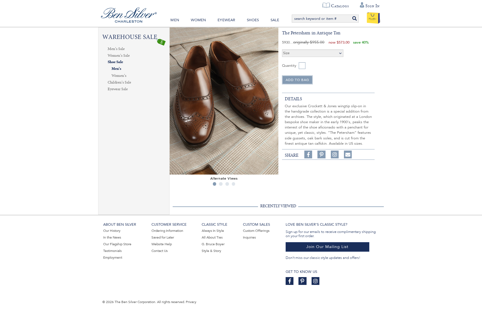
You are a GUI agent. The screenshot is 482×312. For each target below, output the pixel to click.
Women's (119, 76)
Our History (111, 230)
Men (174, 20)
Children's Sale (119, 82)
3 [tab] (227, 184)
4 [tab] (233, 184)
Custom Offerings (256, 230)
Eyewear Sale (118, 89)
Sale (275, 20)
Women (198, 20)
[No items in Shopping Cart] (373, 17)
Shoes (253, 20)
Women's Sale (119, 56)
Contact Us (159, 251)
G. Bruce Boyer (213, 244)
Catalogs (340, 6)
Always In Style (213, 230)
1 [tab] (214, 184)
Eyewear (226, 20)
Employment (112, 257)
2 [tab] (221, 184)
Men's (116, 69)
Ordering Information (167, 230)
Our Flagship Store (117, 244)
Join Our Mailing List (327, 246)
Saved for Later (162, 237)
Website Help (161, 244)
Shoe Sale (115, 62)
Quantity (289, 65)
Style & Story (211, 251)
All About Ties (212, 237)
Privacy (191, 302)
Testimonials (112, 251)
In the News (112, 237)
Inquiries (249, 237)
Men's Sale (116, 49)
